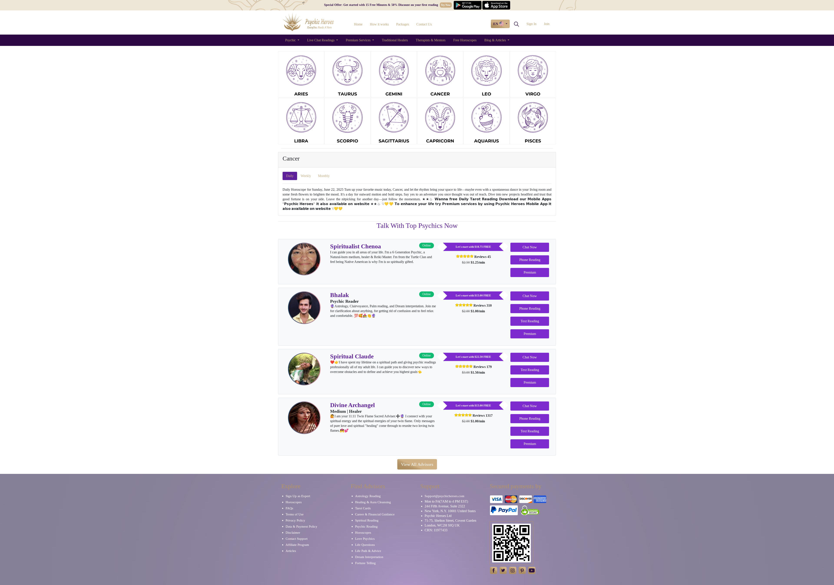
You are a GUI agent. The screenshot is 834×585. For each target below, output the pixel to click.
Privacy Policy (295, 520)
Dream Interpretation (369, 557)
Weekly (306, 176)
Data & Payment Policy (301, 526)
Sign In (531, 24)
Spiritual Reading (367, 520)
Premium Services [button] (358, 40)
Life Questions (365, 545)
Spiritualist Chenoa (355, 246)
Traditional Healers (395, 40)
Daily (290, 176)
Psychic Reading (366, 526)
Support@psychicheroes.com (444, 496)
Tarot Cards (363, 508)
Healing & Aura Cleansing (373, 502)
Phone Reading (529, 260)
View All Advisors (417, 464)
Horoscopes (294, 502)
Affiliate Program (297, 545)
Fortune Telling (365, 563)
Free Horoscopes (465, 40)
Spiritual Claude (352, 356)
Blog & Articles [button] (495, 40)
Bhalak (339, 295)
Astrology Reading (368, 496)
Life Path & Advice (368, 551)
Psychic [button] (291, 40)
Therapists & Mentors (430, 40)
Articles (291, 551)
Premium (530, 272)
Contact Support (297, 538)
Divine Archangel (352, 405)
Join (546, 24)
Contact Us (424, 24)
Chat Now (530, 247)
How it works (379, 24)
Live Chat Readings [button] (321, 40)
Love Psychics (365, 538)
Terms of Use (295, 514)
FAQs (289, 508)
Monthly (324, 176)
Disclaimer (293, 532)
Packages (402, 24)
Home (358, 24)
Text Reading (530, 321)
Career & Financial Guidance (375, 514)
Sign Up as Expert (298, 496)
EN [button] (496, 24)
